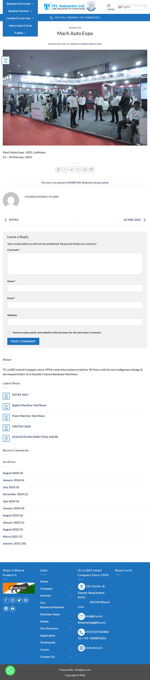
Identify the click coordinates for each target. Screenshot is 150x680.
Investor (45, 595)
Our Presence (49, 628)
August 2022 (11, 529)
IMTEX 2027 (20, 394)
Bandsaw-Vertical (19, 10)
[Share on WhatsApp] (58, 170)
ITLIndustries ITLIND (90, 44)
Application (47, 635)
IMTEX (13, 219)
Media (44, 621)
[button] (110, 7)
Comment (13, 249)
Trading (18, 32)
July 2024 (9, 501)
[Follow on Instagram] (13, 600)
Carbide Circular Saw (18, 18)
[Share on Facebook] (65, 170)
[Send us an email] (26, 600)
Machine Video (50, 614)
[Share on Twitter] (72, 170)
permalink (103, 182)
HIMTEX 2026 (21, 426)
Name (11, 281)
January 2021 (11, 543)
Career (45, 649)
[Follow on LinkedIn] (6, 609)
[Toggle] (70, 588)
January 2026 (11, 480)
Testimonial (47, 642)
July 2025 (9, 487)
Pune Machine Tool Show (28, 415)
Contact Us (47, 656)
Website (12, 315)
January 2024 (11, 508)
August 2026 (11, 473)
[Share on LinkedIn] (92, 170)
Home (44, 581)
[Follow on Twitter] (19, 600)
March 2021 (10, 536)
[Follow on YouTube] (13, 609)
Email (11, 298)
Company (46, 588)
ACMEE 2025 (132, 219)
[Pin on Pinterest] (85, 170)
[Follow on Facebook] (6, 600)
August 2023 (11, 515)
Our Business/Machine (52, 605)
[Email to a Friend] (78, 170)
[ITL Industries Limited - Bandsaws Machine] (72, 7)
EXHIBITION (75, 27)
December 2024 (13, 494)
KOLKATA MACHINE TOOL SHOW (35, 436)
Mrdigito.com (83, 669)
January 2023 (11, 522)
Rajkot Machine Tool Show (29, 405)
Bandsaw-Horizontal (18, 3)
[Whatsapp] (10, 670)
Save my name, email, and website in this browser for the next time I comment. (57, 332)
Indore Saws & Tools (20, 25)
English (125, 6)
